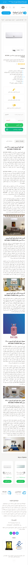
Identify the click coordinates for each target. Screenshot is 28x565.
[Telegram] (17, 533)
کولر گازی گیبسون (19, 20)
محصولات (23, 7)
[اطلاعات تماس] (13, 7)
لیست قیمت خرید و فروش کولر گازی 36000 (15, 61)
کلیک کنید (4, 2)
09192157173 (9, 525)
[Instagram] (14, 533)
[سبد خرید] (6, 7)
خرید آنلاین (20, 481)
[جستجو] (10, 7)
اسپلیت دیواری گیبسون (10, 20)
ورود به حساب (6, 13)
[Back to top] (14, 560)
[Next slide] (4, 472)
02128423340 (16, 525)
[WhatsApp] (10, 533)
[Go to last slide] (24, 472)
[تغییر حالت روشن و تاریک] (3, 7)
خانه (26, 20)
